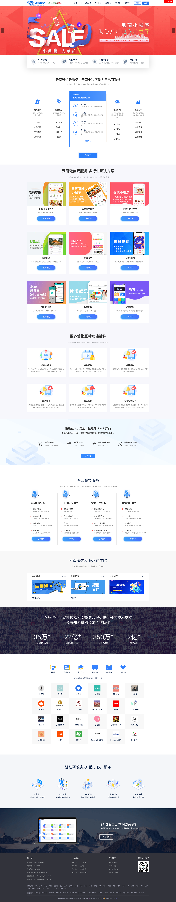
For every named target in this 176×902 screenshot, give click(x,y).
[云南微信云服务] (47, 3)
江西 (99, 885)
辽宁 (61, 885)
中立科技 (58, 893)
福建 (95, 885)
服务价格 (98, 3)
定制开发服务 (113, 869)
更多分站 (63, 888)
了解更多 (41, 539)
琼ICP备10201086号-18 (97, 898)
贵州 (146, 885)
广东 (123, 885)
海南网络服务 (73, 893)
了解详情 (46, 219)
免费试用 (106, 837)
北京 (36, 885)
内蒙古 (55, 885)
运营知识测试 (36, 598)
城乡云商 (118, 893)
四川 (142, 885)
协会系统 (141, 893)
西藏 (33, 888)
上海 (76, 885)
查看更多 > (88, 141)
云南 (29, 888)
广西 (128, 885)
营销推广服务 (113, 872)
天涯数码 (51, 893)
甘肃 (43, 888)
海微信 (112, 893)
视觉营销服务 (113, 862)
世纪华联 (65, 893)
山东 (104, 885)
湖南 (118, 885)
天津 (40, 885)
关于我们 (127, 3)
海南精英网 (44, 893)
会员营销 (83, 862)
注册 (145, 3)
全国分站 (168, 1)
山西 (50, 885)
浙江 (85, 885)
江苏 (81, 885)
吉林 (65, 885)
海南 (132, 885)
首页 (75, 3)
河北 (45, 885)
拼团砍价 (74, 866)
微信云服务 (126, 893)
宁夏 (52, 888)
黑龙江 (71, 885)
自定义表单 (83, 872)
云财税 (36, 893)
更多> (64, 576)
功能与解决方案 (86, 3)
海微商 (106, 893)
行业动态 (73, 598)
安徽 (90, 885)
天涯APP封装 (92, 893)
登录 (137, 3)
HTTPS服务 (113, 866)
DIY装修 (74, 862)
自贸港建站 (134, 893)
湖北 (114, 885)
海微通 (100, 893)
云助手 (82, 866)
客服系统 (83, 869)
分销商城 (74, 872)
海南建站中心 (83, 893)
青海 (47, 888)
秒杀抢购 (74, 869)
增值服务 (117, 3)
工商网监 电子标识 (111, 898)
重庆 (137, 885)
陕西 (38, 888)
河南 (109, 885)
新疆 (57, 888)
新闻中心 (108, 3)
